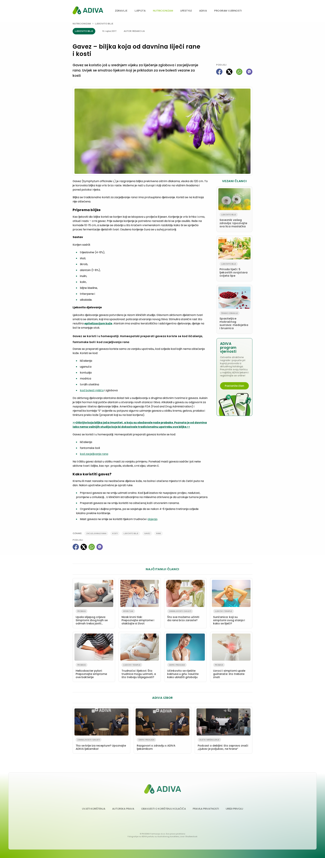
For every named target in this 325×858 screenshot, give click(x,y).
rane (158, 533)
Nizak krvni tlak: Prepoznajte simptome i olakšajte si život (138, 617)
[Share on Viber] (249, 72)
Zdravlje (121, 10)
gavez (147, 533)
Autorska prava (123, 808)
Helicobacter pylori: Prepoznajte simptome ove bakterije (91, 671)
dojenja (152, 519)
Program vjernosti (228, 10)
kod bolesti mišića (92, 390)
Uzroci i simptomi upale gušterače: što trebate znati (229, 671)
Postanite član (234, 386)
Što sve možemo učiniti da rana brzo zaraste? (183, 616)
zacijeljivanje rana (96, 533)
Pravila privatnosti (206, 808)
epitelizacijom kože (98, 323)
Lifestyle (186, 10)
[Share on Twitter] (229, 72)
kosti (115, 533)
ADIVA (203, 10)
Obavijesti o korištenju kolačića (163, 808)
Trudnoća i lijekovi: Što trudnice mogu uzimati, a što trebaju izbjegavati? (139, 671)
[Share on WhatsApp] (239, 72)
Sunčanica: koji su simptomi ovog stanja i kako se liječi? (229, 617)
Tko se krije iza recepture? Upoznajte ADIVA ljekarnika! (101, 744)
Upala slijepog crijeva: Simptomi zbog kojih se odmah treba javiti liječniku (92, 618)
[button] (251, 11)
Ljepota (140, 10)
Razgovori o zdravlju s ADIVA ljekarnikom (156, 744)
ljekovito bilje (131, 533)
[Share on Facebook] (219, 72)
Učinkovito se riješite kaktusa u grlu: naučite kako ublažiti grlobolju (183, 671)
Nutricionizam (163, 10)
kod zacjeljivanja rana (94, 454)
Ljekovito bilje (104, 23)
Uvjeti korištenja (93, 808)
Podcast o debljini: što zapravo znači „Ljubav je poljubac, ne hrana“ (223, 744)
